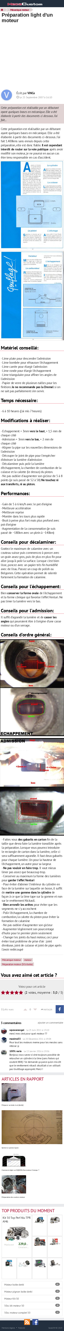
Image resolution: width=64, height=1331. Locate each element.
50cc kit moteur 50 (31, 1305)
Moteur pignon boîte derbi (31, 1291)
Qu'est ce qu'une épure (10, 1148)
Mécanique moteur (19, 9)
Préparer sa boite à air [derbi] (12, 1105)
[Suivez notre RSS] (28, 1321)
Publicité (21, 1328)
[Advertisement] (32, 56)
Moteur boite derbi (31, 1284)
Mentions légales (8, 1328)
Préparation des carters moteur (13, 1197)
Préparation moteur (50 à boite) (17, 964)
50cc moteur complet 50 (31, 1312)
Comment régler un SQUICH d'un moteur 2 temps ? (20, 1170)
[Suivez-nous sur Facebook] (36, 1321)
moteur (28, 959)
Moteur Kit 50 (31, 1298)
